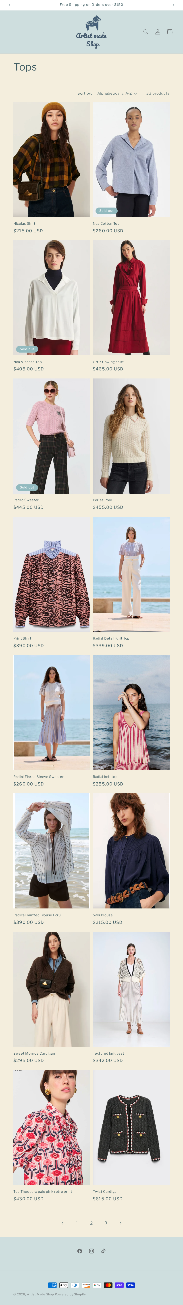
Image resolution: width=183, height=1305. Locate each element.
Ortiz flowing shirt (108, 362)
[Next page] (120, 1223)
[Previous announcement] (9, 5)
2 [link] (91, 1223)
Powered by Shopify (70, 1294)
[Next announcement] (174, 5)
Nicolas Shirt (24, 224)
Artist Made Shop (40, 1294)
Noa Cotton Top (106, 224)
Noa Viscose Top (27, 362)
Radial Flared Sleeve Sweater (38, 777)
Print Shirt (22, 638)
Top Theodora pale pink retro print (42, 1192)
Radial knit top (105, 777)
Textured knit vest (108, 1053)
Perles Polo (102, 500)
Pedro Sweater (26, 500)
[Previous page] (63, 1223)
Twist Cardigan (106, 1192)
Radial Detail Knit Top (111, 638)
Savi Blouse (103, 915)
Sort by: (84, 93)
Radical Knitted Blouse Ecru (37, 915)
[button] (11, 32)
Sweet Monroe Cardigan (34, 1053)
